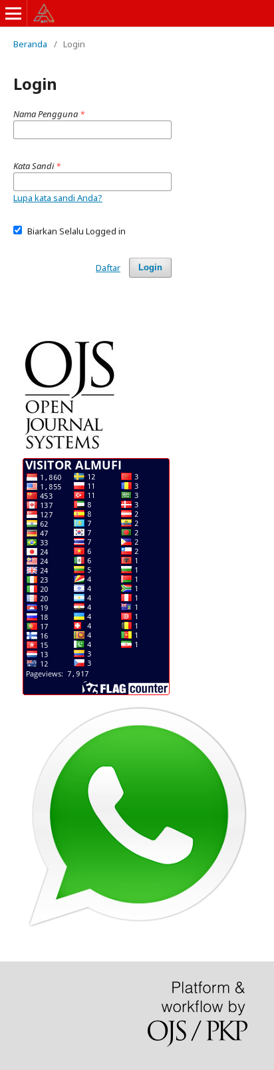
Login (150, 267)
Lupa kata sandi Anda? (57, 198)
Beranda (30, 44)
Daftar (108, 268)
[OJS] (70, 451)
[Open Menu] (13, 13)
